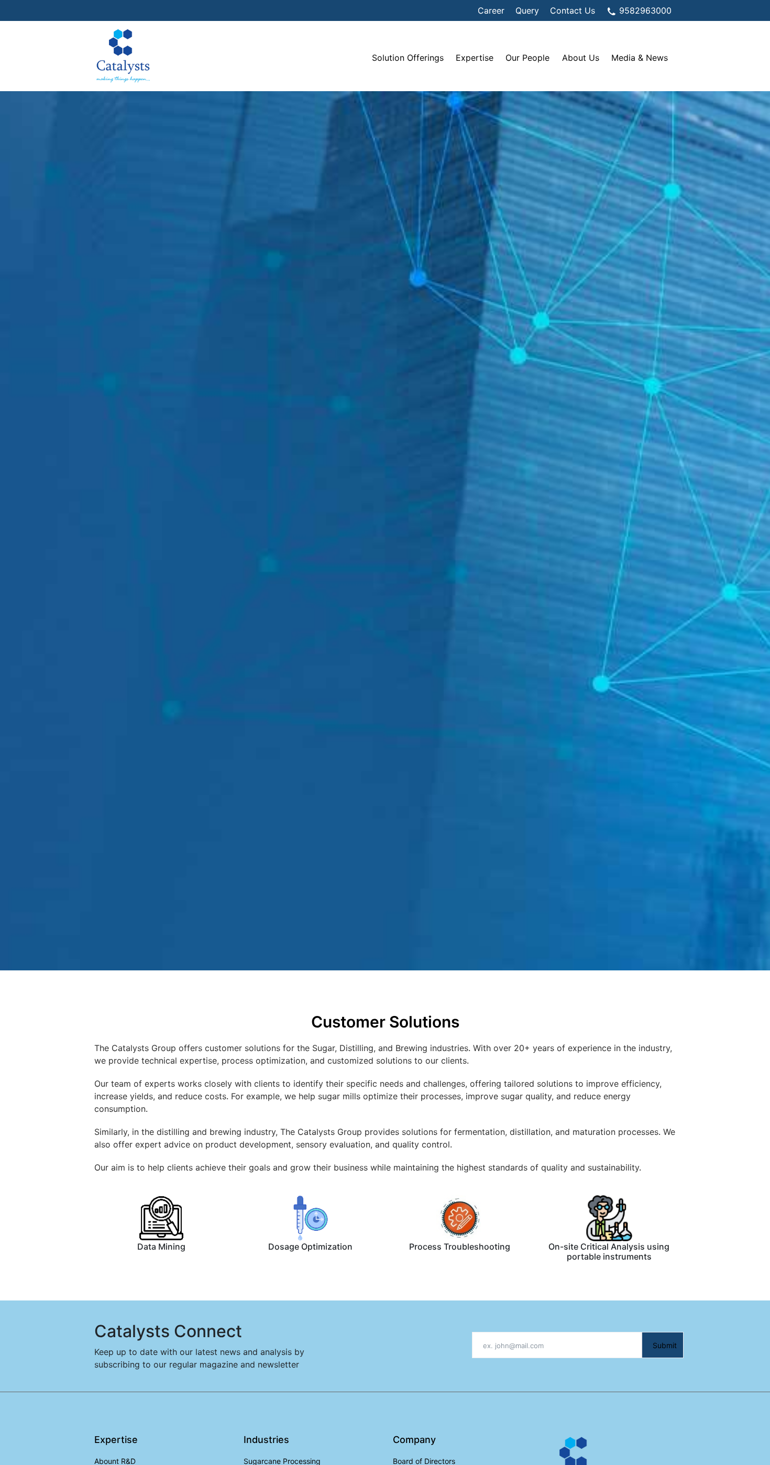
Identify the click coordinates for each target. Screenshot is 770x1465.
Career (491, 10)
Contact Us (572, 10)
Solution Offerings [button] (408, 57)
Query (527, 10)
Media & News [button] (639, 57)
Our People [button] (527, 57)
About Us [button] (580, 57)
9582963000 (644, 10)
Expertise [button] (474, 57)
